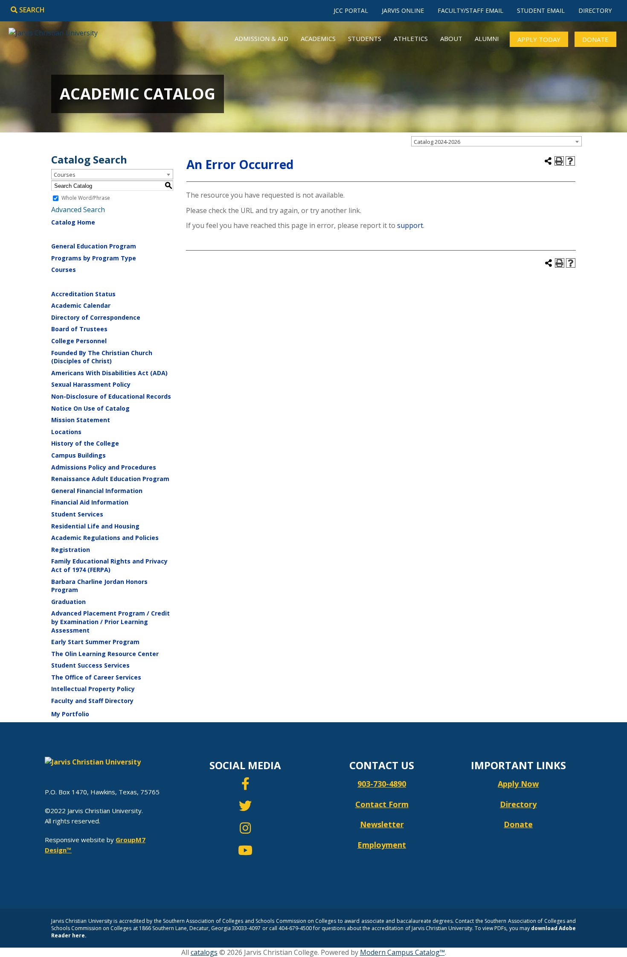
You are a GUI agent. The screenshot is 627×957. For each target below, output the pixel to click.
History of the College (85, 443)
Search (31, 10)
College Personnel (79, 341)
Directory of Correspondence (95, 317)
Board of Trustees (79, 329)
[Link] (245, 786)
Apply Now (518, 784)
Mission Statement (80, 420)
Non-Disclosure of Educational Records (111, 396)
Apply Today (538, 39)
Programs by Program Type (93, 258)
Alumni (487, 38)
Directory (595, 10)
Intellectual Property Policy (93, 689)
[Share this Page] (548, 161)
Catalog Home (73, 222)
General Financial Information (96, 491)
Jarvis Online (403, 10)
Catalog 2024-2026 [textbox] (437, 142)
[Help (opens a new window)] (570, 161)
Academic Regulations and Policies (105, 538)
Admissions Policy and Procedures (103, 467)
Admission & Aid (261, 38)
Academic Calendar (80, 305)
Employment (381, 845)
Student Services (77, 514)
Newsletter (382, 824)
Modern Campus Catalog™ (402, 952)
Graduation (68, 602)
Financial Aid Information (89, 502)
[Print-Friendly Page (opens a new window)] (559, 161)
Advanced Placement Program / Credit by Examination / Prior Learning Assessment (110, 621)
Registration (70, 550)
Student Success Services (90, 665)
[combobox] (496, 141)
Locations (66, 432)
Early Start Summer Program (95, 642)
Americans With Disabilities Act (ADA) (109, 373)
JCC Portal (351, 10)
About (451, 38)
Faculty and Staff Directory (92, 701)
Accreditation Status (83, 294)
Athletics (411, 38)
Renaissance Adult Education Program (110, 479)
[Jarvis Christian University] (53, 29)
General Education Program (93, 246)
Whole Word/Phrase (85, 198)
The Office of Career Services (96, 677)
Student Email (541, 10)
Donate (595, 39)
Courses (63, 270)
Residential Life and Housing (95, 526)
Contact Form (382, 804)
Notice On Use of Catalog (90, 408)
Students (364, 38)
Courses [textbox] (64, 174)
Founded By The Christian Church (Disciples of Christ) (101, 357)
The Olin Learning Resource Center (105, 654)
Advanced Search (78, 209)
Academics (318, 38)
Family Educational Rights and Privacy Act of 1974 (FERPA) (109, 565)
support (410, 225)
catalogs (204, 952)
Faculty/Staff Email (470, 10)
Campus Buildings (78, 455)
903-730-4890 (381, 784)
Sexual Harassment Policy (91, 384)
